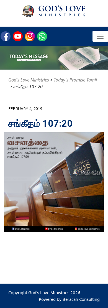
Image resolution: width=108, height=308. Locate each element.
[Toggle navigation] (100, 36)
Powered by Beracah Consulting (69, 299)
